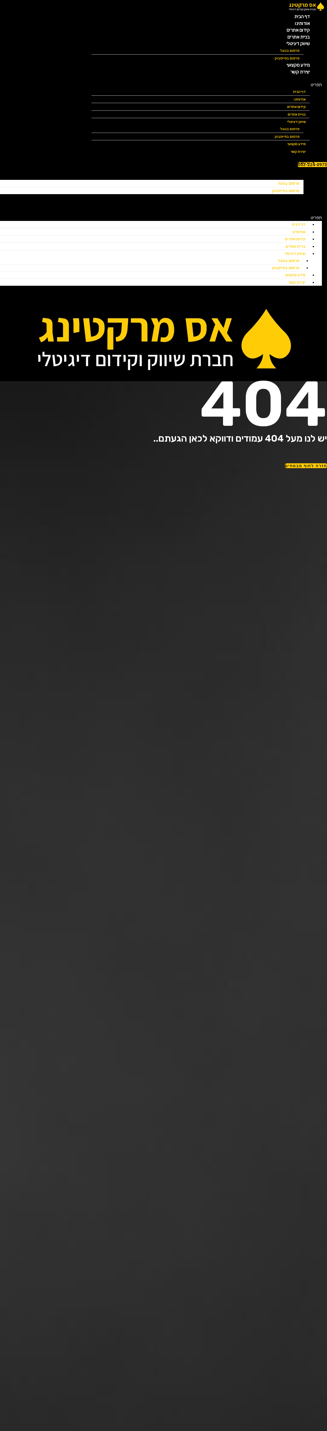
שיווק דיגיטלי (298, 43)
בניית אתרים (297, 114)
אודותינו (300, 99)
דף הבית (299, 92)
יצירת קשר (300, 72)
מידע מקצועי (295, 275)
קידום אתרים (296, 107)
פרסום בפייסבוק (287, 136)
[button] (206, 84)
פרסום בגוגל (289, 50)
